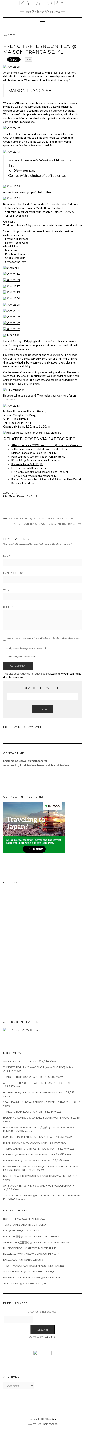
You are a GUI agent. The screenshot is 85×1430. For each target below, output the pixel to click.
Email (28, 59)
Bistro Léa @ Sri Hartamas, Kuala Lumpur (35, 460)
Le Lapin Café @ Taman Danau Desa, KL (27, 1160)
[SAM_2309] (11, 329)
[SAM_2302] (11, 198)
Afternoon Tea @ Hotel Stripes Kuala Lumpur (41, 518)
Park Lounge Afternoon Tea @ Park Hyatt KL (38, 456)
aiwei (15, 493)
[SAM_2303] (11, 279)
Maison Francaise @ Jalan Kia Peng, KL (34, 452)
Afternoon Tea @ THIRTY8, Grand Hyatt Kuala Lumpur (37, 1185)
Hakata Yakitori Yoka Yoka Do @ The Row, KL (31, 1254)
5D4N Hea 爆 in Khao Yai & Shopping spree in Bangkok (36, 1102)
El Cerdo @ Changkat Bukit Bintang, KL (28, 1154)
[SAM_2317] (11, 286)
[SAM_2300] (11, 298)
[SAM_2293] (11, 151)
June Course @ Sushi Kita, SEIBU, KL (24, 1283)
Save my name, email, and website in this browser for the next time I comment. (43, 638)
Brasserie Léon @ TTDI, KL (27, 464)
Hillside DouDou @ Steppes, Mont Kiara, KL (30, 1248)
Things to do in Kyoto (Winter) (23, 1111)
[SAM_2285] (11, 186)
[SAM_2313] (11, 292)
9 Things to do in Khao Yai (19, 1061)
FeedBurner (50, 1336)
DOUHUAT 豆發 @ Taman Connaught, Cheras (31, 1236)
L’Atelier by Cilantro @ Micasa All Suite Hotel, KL (39, 471)
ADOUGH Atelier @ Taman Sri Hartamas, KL (29, 1271)
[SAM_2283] (11, 405)
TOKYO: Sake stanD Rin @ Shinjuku (24, 1224)
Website (8, 590)
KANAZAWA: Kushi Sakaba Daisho (23, 1259)
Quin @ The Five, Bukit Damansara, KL (34, 475)
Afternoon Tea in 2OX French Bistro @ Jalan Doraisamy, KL (46, 445)
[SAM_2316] (11, 273)
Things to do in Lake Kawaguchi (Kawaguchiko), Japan (38, 1067)
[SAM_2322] (11, 323)
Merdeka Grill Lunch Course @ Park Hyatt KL (31, 1277)
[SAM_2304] (11, 310)
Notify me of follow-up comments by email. (26, 648)
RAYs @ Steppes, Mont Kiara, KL (22, 1230)
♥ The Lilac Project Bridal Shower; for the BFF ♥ (39, 449)
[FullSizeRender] (13, 389)
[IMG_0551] (11, 335)
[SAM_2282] (11, 127)
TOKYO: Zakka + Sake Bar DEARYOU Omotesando (33, 1265)
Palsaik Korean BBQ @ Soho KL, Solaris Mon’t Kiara (36, 1117)
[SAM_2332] (11, 316)
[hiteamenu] (11, 267)
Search (42, 709)
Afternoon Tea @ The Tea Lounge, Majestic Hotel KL (37, 1082)
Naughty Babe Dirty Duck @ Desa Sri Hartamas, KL (34, 1175)
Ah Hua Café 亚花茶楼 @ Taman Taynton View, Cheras (36, 1242)
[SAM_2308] (11, 304)
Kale (54, 1419)
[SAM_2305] (11, 66)
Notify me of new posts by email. (21, 656)
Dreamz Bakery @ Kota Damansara (25, 1142)
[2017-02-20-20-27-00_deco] (21, 1029)
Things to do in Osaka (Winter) (23, 1076)
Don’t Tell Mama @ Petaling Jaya (24, 1218)
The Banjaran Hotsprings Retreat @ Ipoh (29, 1148)
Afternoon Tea (23, 496)
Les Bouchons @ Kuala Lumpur (29, 468)
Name (7, 556)
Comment (9, 607)
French (34, 496)
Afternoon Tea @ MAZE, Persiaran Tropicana (45, 523)
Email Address (13, 573)
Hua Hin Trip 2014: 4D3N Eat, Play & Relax (28, 1137)
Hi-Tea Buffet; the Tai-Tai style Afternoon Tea (32, 1092)
